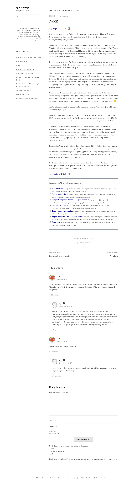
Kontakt (81, 478)
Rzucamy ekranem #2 (23, 61)
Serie (77, 10)
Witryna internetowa (54, 432)
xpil (60, 303)
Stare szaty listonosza (23, 90)
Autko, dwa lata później (24, 73)
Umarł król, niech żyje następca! (27, 98)
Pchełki (66, 10)
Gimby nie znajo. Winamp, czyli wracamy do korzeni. (27, 85)
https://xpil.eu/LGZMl (57, 28)
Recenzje (53, 10)
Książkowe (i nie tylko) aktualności (28, 57)
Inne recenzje (81, 238)
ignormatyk (23, 7)
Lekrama (45, 478)
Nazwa (52, 420)
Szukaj (106, 478)
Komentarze (30, 478)
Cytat (75, 478)
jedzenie (88, 242)
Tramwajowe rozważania (62, 211)
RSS (100, 478)
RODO (38, 478)
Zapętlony (56, 222)
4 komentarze (63, 16)
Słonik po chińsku (59, 194)
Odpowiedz (54, 295)
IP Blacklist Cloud (22, 94)
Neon (18, 65)
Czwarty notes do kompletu (26, 69)
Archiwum (67, 478)
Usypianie (114, 256)
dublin (81, 242)
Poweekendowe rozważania (59, 256)
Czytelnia (89, 478)
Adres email (55, 426)
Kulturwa (53, 478)
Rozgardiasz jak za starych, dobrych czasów (69, 199)
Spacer (60, 478)
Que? (95, 478)
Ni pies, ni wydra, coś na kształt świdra (67, 216)
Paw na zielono (58, 188)
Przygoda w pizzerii (60, 205)
